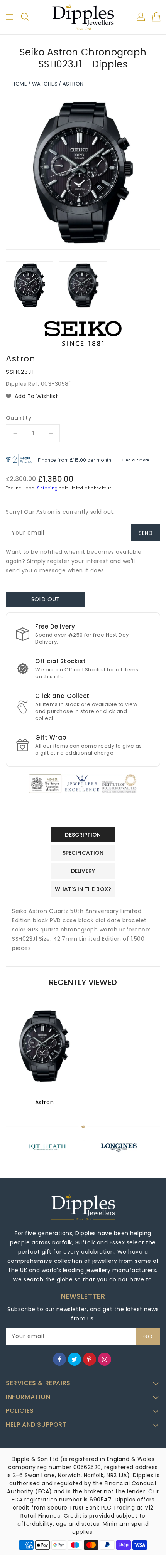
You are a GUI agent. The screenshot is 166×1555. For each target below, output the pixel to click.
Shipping (47, 488)
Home (19, 83)
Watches (45, 83)
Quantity (18, 417)
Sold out (45, 599)
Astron (44, 1102)
